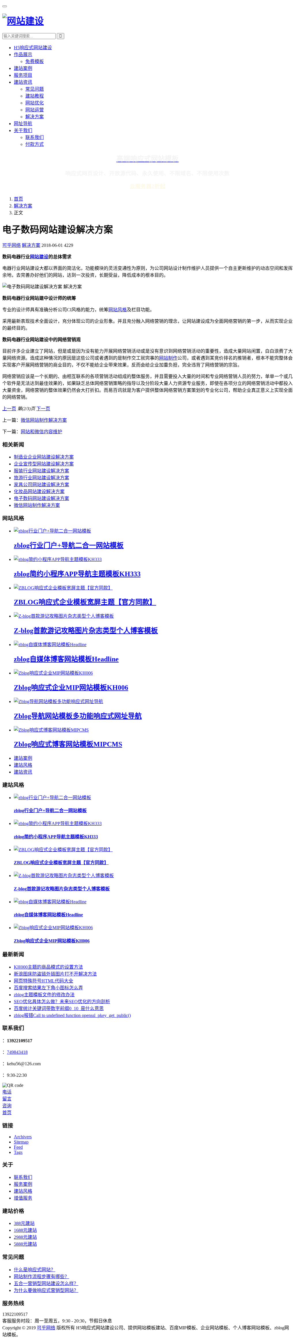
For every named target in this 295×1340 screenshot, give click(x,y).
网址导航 (23, 123)
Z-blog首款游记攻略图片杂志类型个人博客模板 (86, 630)
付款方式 (34, 144)
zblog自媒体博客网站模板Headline (66, 659)
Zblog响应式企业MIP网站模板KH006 (71, 687)
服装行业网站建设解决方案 (41, 470)
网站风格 (117, 309)
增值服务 (23, 1198)
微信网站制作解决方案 (44, 420)
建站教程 (34, 95)
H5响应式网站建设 (33, 47)
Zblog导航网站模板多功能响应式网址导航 (78, 716)
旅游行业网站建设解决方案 (41, 477)
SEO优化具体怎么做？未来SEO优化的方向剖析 (62, 1001)
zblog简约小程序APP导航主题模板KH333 (77, 574)
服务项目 (23, 75)
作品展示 (23, 54)
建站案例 (23, 68)
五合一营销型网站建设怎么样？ (46, 1283)
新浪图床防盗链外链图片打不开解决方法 (55, 973)
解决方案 (34, 116)
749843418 (17, 1052)
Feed (18, 1147)
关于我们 (23, 130)
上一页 (9, 408)
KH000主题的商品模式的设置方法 (48, 967)
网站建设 (39, 256)
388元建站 (24, 1223)
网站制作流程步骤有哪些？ (41, 1276)
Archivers (23, 1136)
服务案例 (23, 1184)
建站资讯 (23, 82)
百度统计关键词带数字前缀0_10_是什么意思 (59, 1008)
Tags (18, 1152)
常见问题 (34, 89)
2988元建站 (25, 1237)
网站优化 (34, 102)
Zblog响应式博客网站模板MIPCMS (68, 744)
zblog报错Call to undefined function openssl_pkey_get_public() (72, 1015)
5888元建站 (25, 1244)
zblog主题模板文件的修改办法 (44, 994)
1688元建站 (25, 1230)
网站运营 (34, 109)
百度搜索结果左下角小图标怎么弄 (48, 987)
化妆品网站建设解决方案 (39, 491)
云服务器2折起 (147, 186)
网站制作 (168, 358)
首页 (18, 198)
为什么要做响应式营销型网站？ (46, 1290)
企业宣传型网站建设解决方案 (44, 463)
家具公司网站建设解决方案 (41, 484)
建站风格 (23, 765)
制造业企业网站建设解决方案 (44, 457)
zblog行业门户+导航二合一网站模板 (69, 545)
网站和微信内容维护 (41, 431)
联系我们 (34, 137)
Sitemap (21, 1141)
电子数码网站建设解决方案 (41, 498)
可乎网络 (11, 245)
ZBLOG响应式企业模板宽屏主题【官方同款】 (85, 602)
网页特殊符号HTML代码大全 (43, 980)
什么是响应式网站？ (34, 1269)
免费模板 (34, 61)
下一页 (43, 408)
